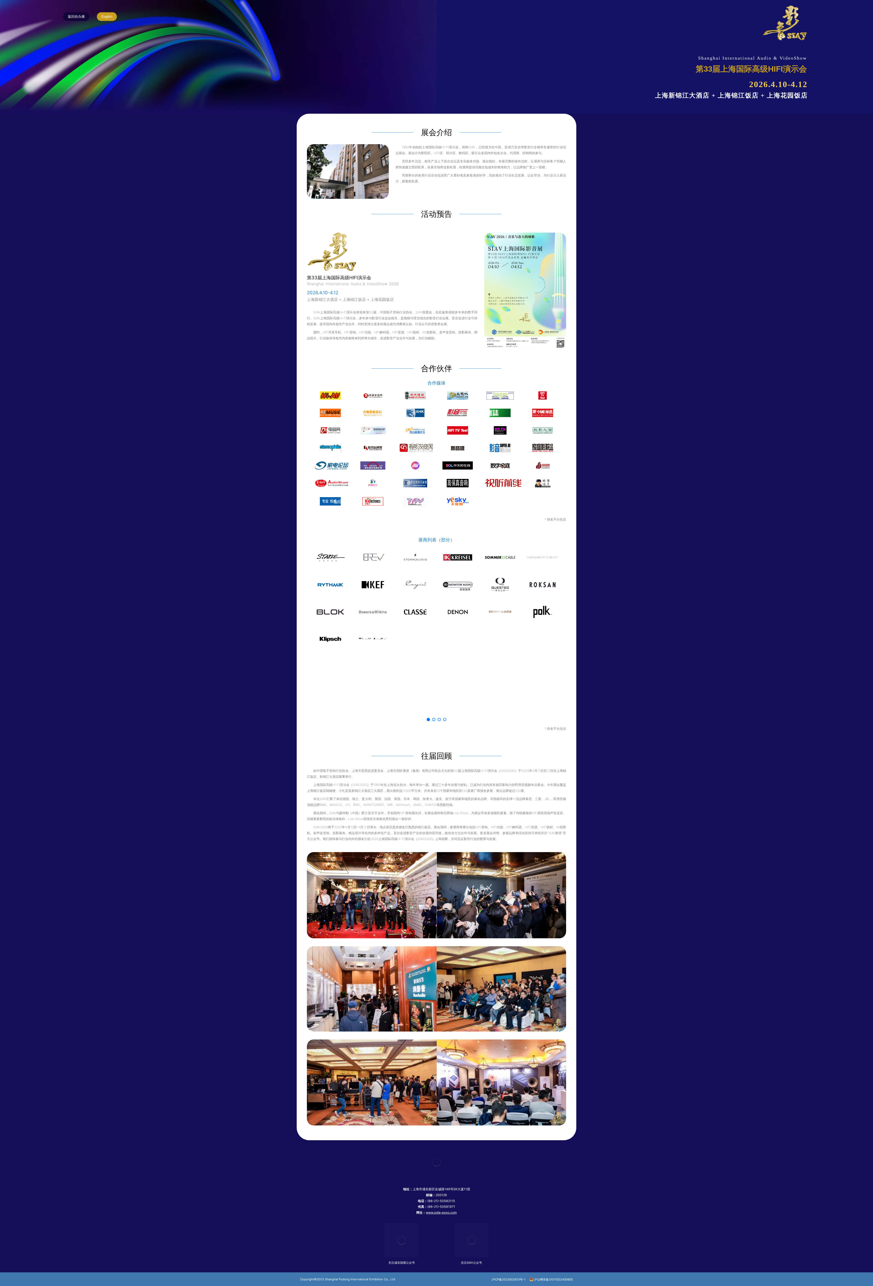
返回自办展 (76, 16)
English (106, 16)
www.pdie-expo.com (441, 1212)
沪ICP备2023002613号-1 (508, 1279)
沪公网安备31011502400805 (553, 1279)
